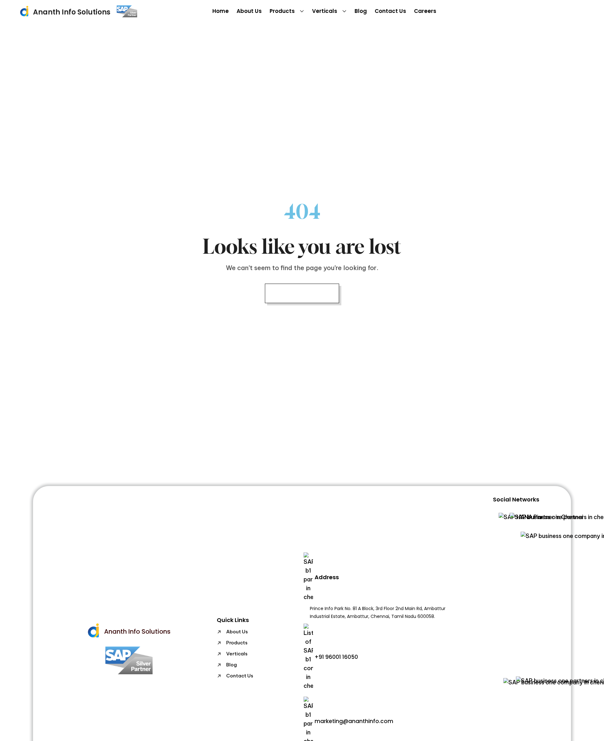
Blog (361, 11)
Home (220, 11)
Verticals (324, 11)
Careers (425, 11)
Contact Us (390, 11)
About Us (249, 11)
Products (282, 11)
